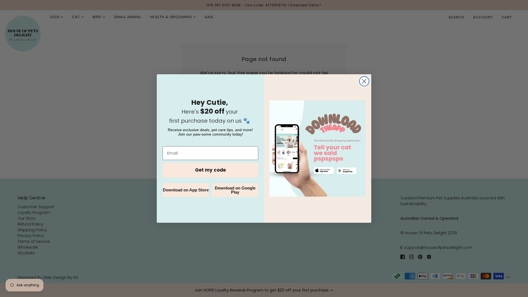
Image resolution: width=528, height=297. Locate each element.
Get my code (210, 170)
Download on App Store (186, 190)
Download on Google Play (235, 190)
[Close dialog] (364, 81)
